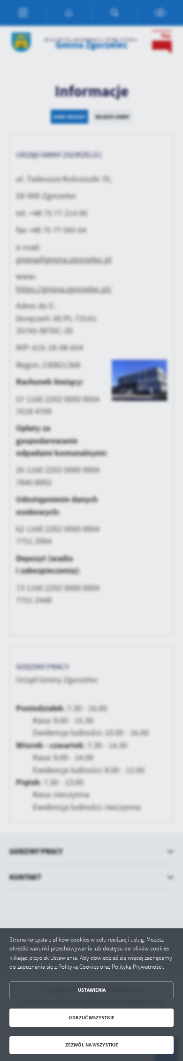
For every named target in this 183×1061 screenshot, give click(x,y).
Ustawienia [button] (92, 990)
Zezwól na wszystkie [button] (91, 1044)
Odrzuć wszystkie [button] (91, 1017)
